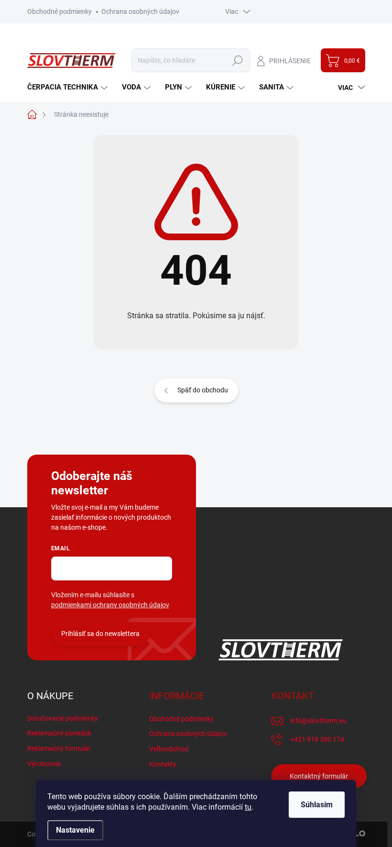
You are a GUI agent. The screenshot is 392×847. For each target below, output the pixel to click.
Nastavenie (75, 830)
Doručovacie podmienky (62, 718)
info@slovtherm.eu (318, 720)
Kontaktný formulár (319, 776)
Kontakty (162, 764)
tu (248, 807)
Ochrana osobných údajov (140, 11)
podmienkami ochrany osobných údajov (110, 605)
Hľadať (238, 60)
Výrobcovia (44, 764)
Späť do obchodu (202, 390)
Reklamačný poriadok (59, 733)
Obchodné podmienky (59, 11)
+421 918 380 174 (317, 739)
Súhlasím (317, 804)
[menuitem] (68, 87)
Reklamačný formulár (59, 748)
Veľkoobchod (168, 749)
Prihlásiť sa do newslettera (100, 633)
